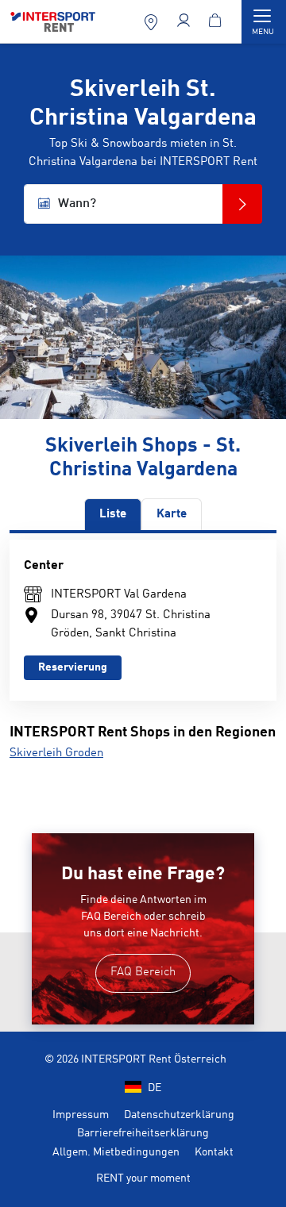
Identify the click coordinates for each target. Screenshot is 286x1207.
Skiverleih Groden (56, 753)
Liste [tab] (112, 515)
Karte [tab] (172, 515)
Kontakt (214, 1152)
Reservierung (72, 667)
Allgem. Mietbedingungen (116, 1152)
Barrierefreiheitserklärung (143, 1133)
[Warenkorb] (217, 22)
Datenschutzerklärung (179, 1115)
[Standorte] (153, 22)
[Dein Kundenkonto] (185, 22)
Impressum (80, 1115)
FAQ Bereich (143, 972)
